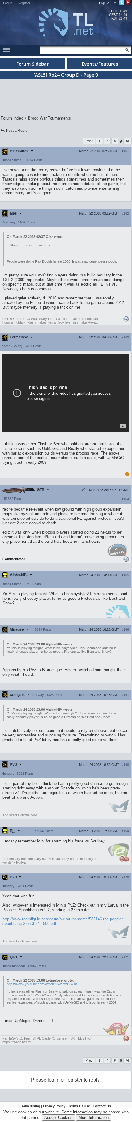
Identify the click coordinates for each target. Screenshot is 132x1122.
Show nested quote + (30, 245)
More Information (94, 1117)
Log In (7, 3)
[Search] (127, 50)
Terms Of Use (79, 1106)
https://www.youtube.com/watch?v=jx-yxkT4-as (42, 984)
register (74, 1079)
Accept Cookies (58, 1117)
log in (54, 1079)
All (127, 141)
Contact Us (102, 1106)
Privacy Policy (54, 1106)
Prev (89, 141)
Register (24, 3)
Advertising (30, 1106)
